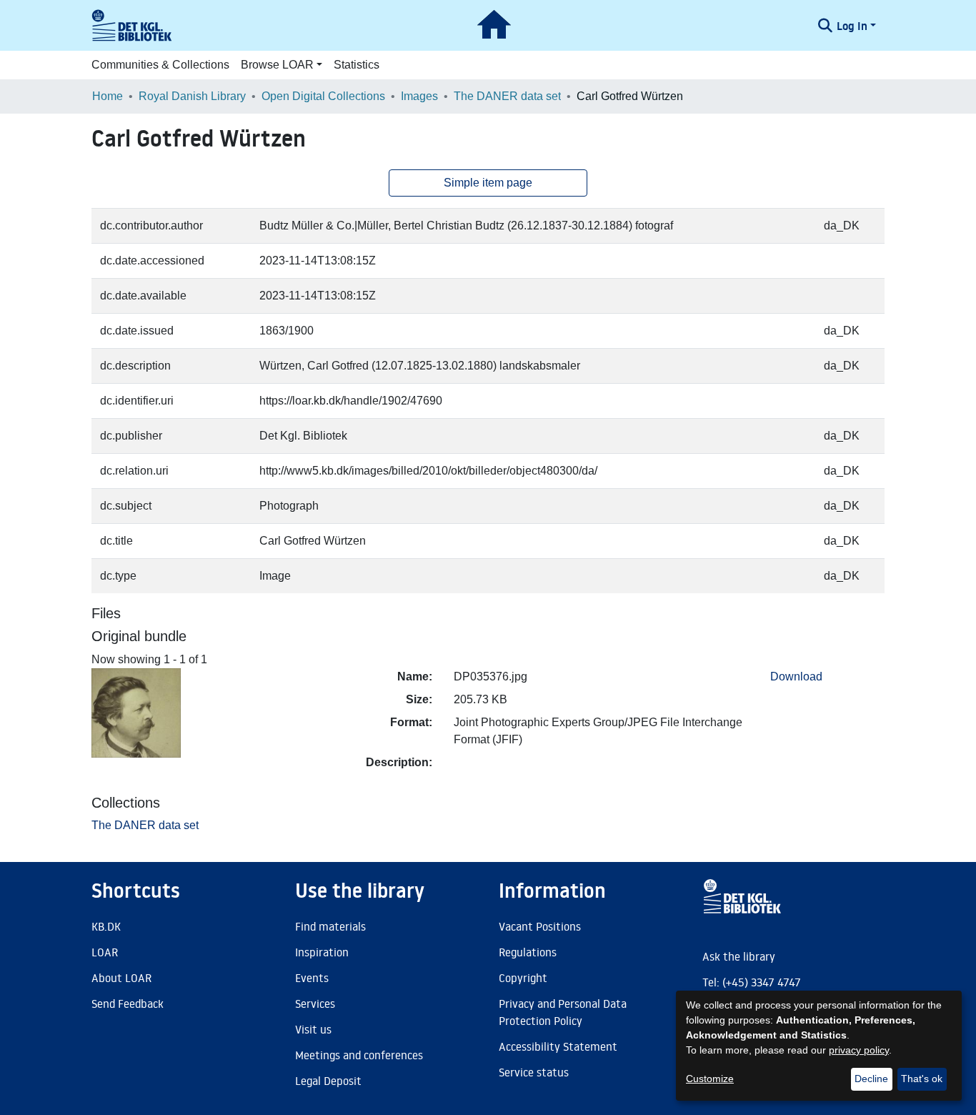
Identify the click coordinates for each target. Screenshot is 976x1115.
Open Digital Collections (323, 96)
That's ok (921, 1078)
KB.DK (106, 926)
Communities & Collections (160, 65)
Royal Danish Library (192, 96)
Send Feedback (127, 1003)
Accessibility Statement (558, 1046)
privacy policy (859, 1050)
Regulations (528, 952)
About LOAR (121, 978)
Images (419, 96)
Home (107, 96)
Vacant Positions (540, 926)
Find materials (330, 926)
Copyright (523, 978)
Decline (871, 1078)
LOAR (104, 952)
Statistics (356, 65)
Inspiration (322, 952)
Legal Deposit (328, 1081)
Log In (852, 26)
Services (315, 1003)
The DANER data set (507, 96)
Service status (534, 1072)
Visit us (313, 1029)
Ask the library (738, 956)
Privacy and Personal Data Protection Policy (563, 1012)
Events (312, 978)
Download (796, 676)
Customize (710, 1078)
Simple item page (488, 183)
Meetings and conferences (359, 1055)
